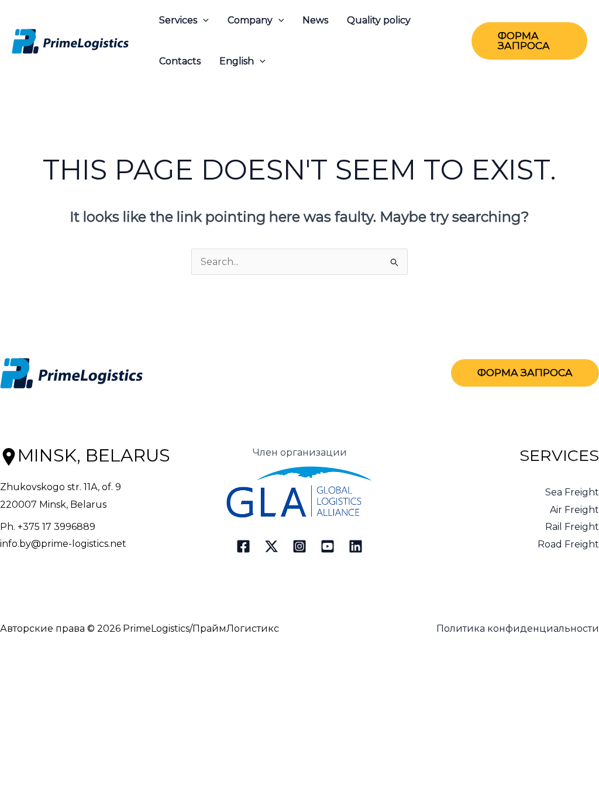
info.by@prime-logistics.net (63, 543)
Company (250, 20)
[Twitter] (271, 546)
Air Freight (574, 509)
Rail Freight (572, 526)
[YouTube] (327, 546)
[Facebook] (243, 546)
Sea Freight (572, 492)
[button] (529, 41)
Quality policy (379, 20)
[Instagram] (299, 546)
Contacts (180, 61)
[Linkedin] (355, 546)
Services (178, 20)
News (315, 20)
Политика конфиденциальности (517, 628)
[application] (203, 20)
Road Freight (568, 544)
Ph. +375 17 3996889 (47, 526)
